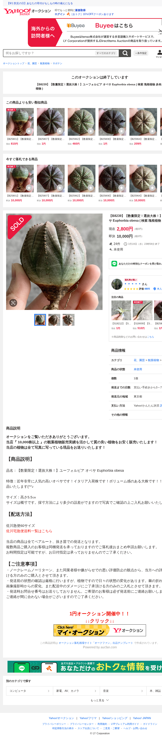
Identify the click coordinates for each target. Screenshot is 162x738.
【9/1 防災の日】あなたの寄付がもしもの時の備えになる (40, 3)
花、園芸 (32, 63)
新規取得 (80, 10)
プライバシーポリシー (54, 724)
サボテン (57, 63)
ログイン (60, 14)
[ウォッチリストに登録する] (29, 131)
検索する (125, 53)
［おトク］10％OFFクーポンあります (92, 14)
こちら (150, 336)
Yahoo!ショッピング (114, 718)
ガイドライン (150, 724)
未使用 (138, 369)
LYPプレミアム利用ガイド (125, 724)
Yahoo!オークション (61, 718)
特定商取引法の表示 (63, 728)
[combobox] (49, 53)
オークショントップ (13, 63)
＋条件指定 (141, 53)
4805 (147, 288)
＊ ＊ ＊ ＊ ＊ (132, 284)
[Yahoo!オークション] (28, 9)
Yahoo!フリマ (88, 718)
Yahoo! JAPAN (142, 718)
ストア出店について (88, 728)
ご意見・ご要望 (111, 728)
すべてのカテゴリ (106, 53)
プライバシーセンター (82, 724)
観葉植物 (45, 63)
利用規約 (102, 724)
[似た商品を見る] (13, 303)
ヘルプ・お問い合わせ (135, 728)
